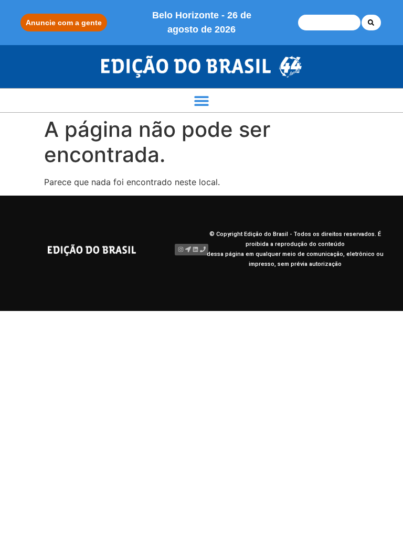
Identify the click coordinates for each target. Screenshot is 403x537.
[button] (202, 100)
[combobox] (329, 22)
